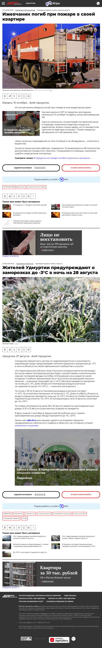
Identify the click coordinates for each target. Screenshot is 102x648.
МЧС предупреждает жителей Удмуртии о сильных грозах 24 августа (29, 537)
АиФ (50, 90)
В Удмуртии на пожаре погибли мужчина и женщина (61, 158)
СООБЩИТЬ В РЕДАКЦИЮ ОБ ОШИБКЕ (59, 601)
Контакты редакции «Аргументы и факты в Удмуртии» (40, 595)
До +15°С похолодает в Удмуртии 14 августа (30, 552)
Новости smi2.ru (10, 256)
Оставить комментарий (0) (81, 168)
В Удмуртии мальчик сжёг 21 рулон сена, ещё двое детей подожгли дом (79, 214)
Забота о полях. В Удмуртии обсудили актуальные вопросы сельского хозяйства (57, 471)
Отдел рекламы (70, 595)
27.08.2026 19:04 (8, 264)
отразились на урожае (26, 425)
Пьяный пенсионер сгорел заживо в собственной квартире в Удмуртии (27, 222)
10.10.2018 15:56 (7, 10)
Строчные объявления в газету (31, 601)
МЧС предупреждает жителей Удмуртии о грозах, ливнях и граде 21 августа (78, 537)
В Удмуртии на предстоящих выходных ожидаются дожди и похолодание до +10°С (78, 545)
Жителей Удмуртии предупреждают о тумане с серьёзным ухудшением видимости (30, 545)
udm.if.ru (31, 420)
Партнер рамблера (40, 638)
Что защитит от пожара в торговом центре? (30, 205)
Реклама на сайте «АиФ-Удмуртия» (61, 598)
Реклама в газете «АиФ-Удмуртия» (32, 598)
